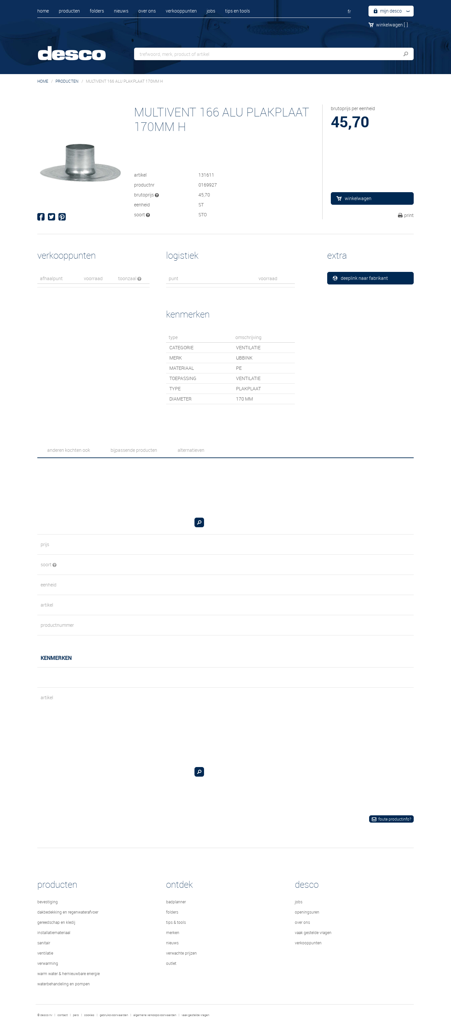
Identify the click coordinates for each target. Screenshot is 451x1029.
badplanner (176, 901)
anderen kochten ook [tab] (68, 450)
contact (62, 1015)
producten (69, 11)
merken (172, 932)
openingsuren (307, 912)
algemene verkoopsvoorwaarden (154, 1015)
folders (97, 11)
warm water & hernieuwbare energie (68, 973)
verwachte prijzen (181, 953)
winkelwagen (392, 24)
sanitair (43, 942)
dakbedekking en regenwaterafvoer (67, 912)
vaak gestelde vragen (313, 932)
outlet (171, 963)
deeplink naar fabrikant (364, 278)
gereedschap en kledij (56, 922)
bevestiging (47, 901)
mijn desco (390, 11)
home (43, 11)
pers (76, 1015)
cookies (89, 1015)
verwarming (47, 963)
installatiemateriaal (53, 932)
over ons (147, 11)
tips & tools (176, 922)
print (409, 215)
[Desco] (78, 49)
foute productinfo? (394, 819)
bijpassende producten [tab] (134, 450)
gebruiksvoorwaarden (114, 1015)
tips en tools (237, 11)
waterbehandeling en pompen (63, 983)
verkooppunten (181, 11)
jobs (211, 11)
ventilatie (45, 953)
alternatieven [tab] (191, 450)
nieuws (121, 11)
